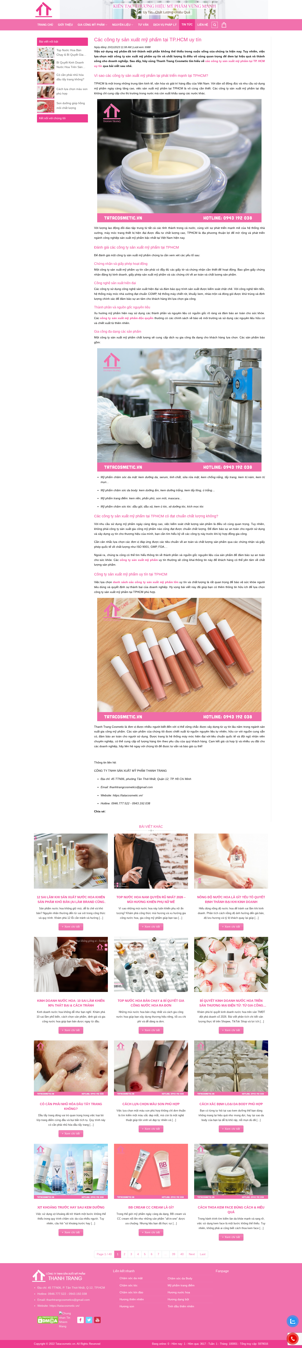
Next (192, 1254)
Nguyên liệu (121, 24)
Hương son (127, 1306)
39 (173, 1254)
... (165, 1254)
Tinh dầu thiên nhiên (181, 1306)
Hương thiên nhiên (132, 1299)
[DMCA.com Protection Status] (48, 1319)
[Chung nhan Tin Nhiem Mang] (67, 1319)
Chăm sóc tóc (128, 1285)
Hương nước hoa (179, 1292)
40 (182, 1254)
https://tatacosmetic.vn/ (65, 1305)
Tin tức (187, 24)
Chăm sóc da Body (180, 1278)
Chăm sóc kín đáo (131, 1292)
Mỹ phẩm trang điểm (181, 1285)
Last (202, 1254)
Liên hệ (202, 24)
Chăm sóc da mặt (131, 1278)
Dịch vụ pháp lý (165, 24)
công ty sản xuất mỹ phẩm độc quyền (127, 318)
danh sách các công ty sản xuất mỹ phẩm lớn (146, 582)
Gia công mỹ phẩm (91, 24)
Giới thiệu (65, 24)
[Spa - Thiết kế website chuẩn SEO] (44, 10)
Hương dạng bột (178, 1299)
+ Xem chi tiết (71, 926)
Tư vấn (143, 24)
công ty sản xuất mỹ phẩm (138, 560)
